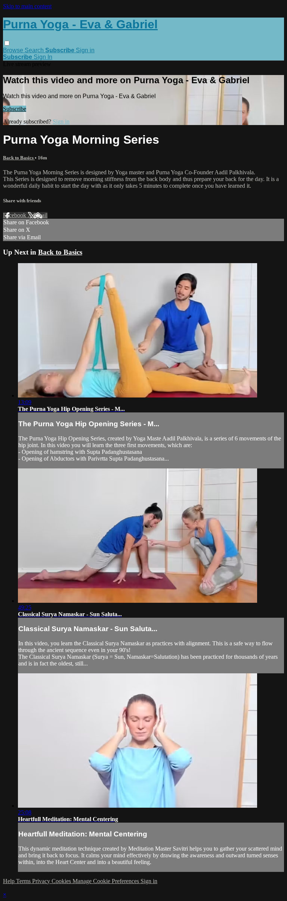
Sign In (43, 57)
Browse (14, 50)
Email (40, 215)
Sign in (85, 50)
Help (9, 881)
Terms (24, 881)
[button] (6, 43)
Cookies (62, 881)
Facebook (15, 215)
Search (35, 50)
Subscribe (14, 109)
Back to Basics (19, 157)
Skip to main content (27, 6)
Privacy (42, 881)
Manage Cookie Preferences (106, 881)
